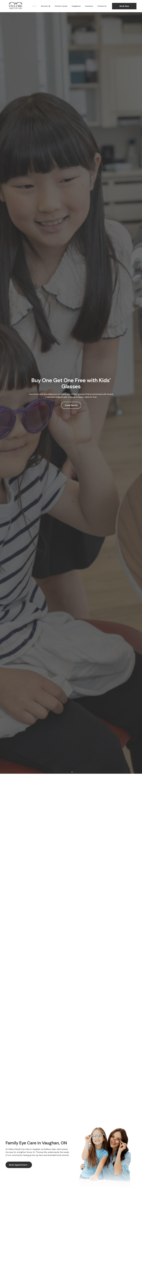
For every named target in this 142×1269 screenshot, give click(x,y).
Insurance (89, 6)
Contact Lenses (61, 6)
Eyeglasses (76, 6)
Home (34, 6)
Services (44, 6)
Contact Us (101, 6)
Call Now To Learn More (71, 400)
